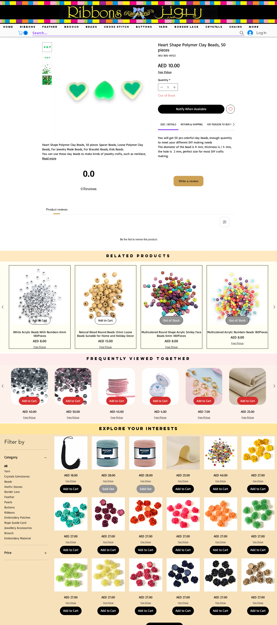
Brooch (9, 588)
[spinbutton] (168, 87)
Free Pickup (165, 72)
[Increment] (174, 87)
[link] (168, 124)
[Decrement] (161, 87)
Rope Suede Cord (15, 578)
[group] (138, 363)
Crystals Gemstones (17, 532)
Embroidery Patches (17, 573)
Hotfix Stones (13, 542)
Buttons (9, 562)
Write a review (188, 181)
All (5, 521)
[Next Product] (274, 362)
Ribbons (9, 568)
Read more (49, 158)
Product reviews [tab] (57, 209)
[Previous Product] (2, 362)
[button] (23, 33)
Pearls (8, 557)
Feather (9, 552)
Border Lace (12, 547)
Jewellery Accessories (18, 583)
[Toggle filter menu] (225, 222)
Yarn (7, 527)
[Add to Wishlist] (230, 109)
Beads (8, 537)
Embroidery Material (17, 593)
